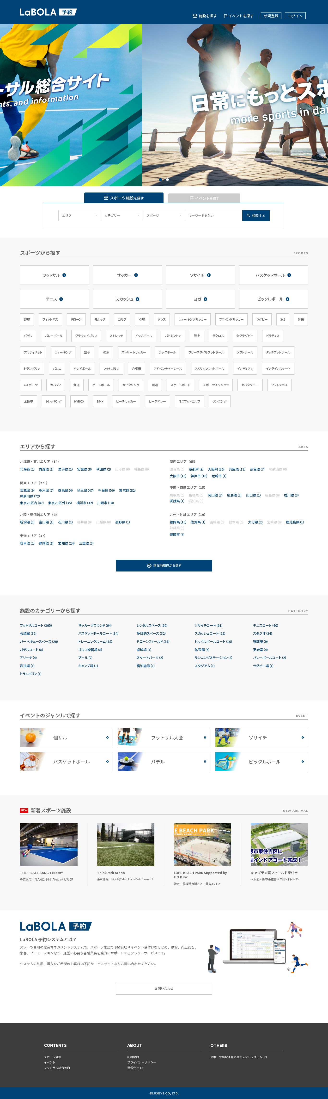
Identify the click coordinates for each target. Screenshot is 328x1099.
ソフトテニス (279, 385)
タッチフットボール (278, 352)
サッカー (124, 275)
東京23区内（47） (32, 502)
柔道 (155, 385)
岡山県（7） (215, 495)
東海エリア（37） (33, 535)
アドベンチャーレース (168, 368)
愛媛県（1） (177, 500)
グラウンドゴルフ (86, 335)
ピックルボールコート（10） (214, 641)
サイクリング (130, 385)
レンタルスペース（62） (152, 625)
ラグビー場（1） (263, 666)
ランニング (220, 401)
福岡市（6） (177, 534)
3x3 (282, 319)
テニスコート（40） (266, 625)
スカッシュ (124, 299)
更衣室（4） (260, 649)
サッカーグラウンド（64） (95, 625)
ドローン (76, 319)
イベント (49, 1062)
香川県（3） (291, 495)
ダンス (162, 319)
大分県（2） (255, 522)
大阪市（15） (178, 475)
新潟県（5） (27, 522)
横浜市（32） (85, 502)
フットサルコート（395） (36, 625)
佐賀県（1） (198, 522)
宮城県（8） (84, 469)
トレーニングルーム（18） (95, 641)
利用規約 (133, 1057)
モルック (99, 319)
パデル (28, 335)
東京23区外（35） (60, 502)
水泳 (106, 352)
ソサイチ (197, 275)
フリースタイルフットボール (206, 352)
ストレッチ (116, 335)
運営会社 (133, 1068)
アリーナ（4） (28, 657)
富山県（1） (46, 522)
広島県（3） (234, 495)
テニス (51, 299)
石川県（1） (65, 522)
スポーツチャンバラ (216, 385)
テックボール (167, 352)
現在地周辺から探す (167, 565)
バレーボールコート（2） (270, 657)
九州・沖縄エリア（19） (188, 514)
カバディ (55, 385)
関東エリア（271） (34, 482)
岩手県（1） (65, 469)
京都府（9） (196, 469)
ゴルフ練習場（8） (90, 649)
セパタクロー (250, 385)
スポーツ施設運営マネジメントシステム (236, 1057)
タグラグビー (245, 335)
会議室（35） (28, 633)
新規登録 (271, 15)
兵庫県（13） (237, 469)
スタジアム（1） (205, 666)
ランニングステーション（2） (214, 657)
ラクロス (218, 335)
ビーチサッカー (126, 401)
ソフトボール (245, 352)
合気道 (136, 368)
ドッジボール (143, 335)
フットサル (51, 275)
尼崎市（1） (219, 475)
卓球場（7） (144, 649)
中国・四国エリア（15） (188, 487)
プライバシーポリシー (141, 1062)
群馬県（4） (65, 490)
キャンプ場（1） (88, 666)
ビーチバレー (157, 401)
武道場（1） (27, 666)
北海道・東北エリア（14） (40, 461)
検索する (258, 215)
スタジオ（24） (263, 633)
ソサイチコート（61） (209, 625)
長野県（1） (123, 522)
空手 (87, 352)
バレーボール (54, 335)
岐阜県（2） (27, 543)
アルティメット (33, 352)
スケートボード (180, 385)
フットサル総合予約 (57, 1068)
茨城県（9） (27, 490)
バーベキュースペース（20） (39, 641)
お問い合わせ (164, 988)
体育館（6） (202, 649)
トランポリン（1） (31, 673)
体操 (301, 319)
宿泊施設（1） (146, 666)
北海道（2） (27, 469)
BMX (100, 401)
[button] (160, 179)
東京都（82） (127, 490)
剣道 (76, 385)
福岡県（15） (178, 522)
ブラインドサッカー (231, 319)
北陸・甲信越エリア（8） (39, 514)
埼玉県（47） (85, 490)
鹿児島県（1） (295, 522)
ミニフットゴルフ (189, 401)
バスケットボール (270, 275)
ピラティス (272, 335)
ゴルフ (122, 319)
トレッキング (54, 401)
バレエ (57, 368)
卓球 (142, 319)
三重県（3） (86, 543)
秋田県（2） (104, 469)
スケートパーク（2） (150, 657)
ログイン (295, 15)
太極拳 (28, 401)
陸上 (197, 335)
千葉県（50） (106, 490)
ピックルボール (270, 299)
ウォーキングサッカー (192, 319)
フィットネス (50, 319)
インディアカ (245, 368)
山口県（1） (253, 495)
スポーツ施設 (52, 1057)
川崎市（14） (106, 502)
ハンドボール (82, 368)
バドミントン (173, 335)
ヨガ (197, 299)
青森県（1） (46, 469)
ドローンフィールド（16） (153, 641)
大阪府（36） (216, 469)
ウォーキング (63, 352)
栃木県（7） (46, 490)
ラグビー (262, 319)
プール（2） (85, 657)
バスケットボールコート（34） (98, 633)
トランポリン (32, 368)
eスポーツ (31, 385)
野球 (27, 319)
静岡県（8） (46, 543)
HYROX (79, 401)
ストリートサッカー (133, 352)
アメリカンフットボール (209, 368)
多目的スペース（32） (151, 633)
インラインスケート (278, 368)
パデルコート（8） (32, 649)
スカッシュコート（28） (210, 633)
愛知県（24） (66, 543)
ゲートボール (101, 385)
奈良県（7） (257, 469)
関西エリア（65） (183, 461)
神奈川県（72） (30, 496)
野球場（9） (260, 641)
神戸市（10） (199, 475)
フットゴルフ (111, 368)
